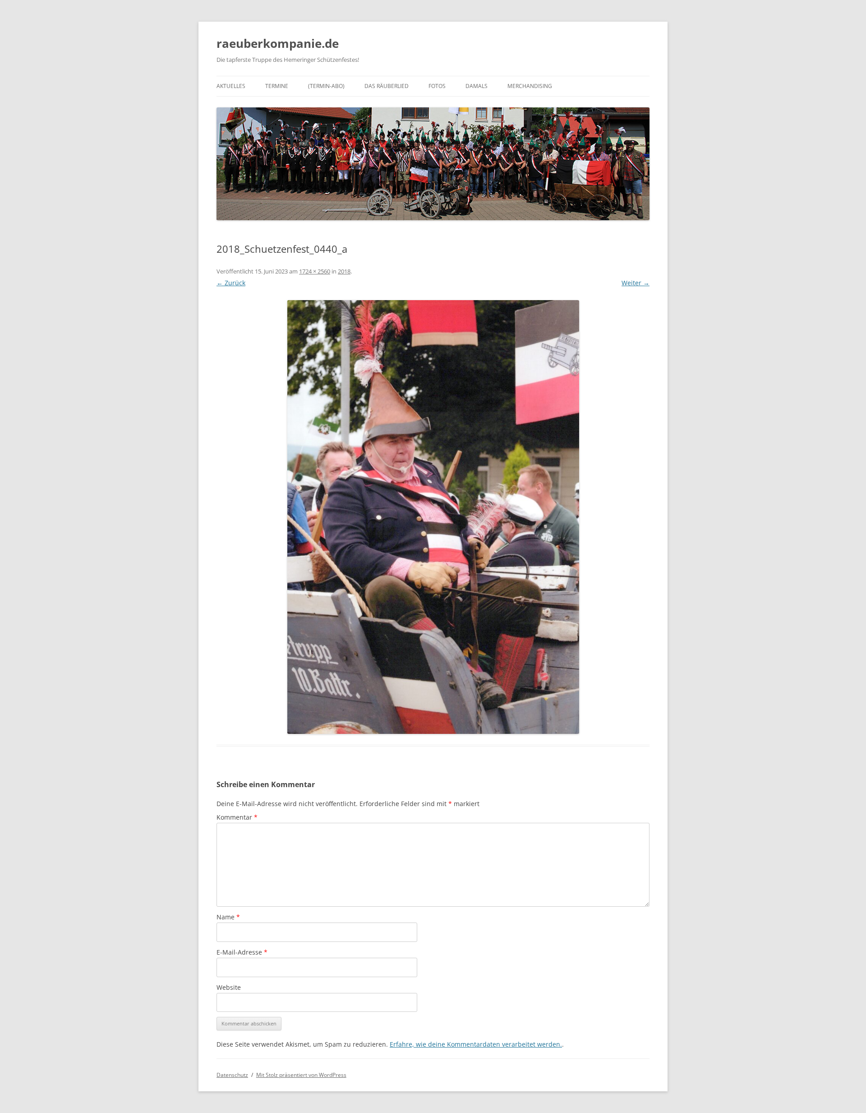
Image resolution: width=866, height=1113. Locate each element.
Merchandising (529, 86)
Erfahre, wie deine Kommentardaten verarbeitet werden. (476, 1044)
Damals (476, 86)
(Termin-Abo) (326, 86)
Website (228, 987)
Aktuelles (230, 86)
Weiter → (636, 282)
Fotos (437, 86)
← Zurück (230, 282)
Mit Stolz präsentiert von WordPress (301, 1075)
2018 (344, 271)
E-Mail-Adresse (241, 952)
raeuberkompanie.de (277, 43)
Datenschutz (232, 1075)
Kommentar (237, 817)
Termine (276, 86)
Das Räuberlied (386, 86)
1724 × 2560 (314, 271)
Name (228, 917)
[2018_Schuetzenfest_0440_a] (433, 517)
